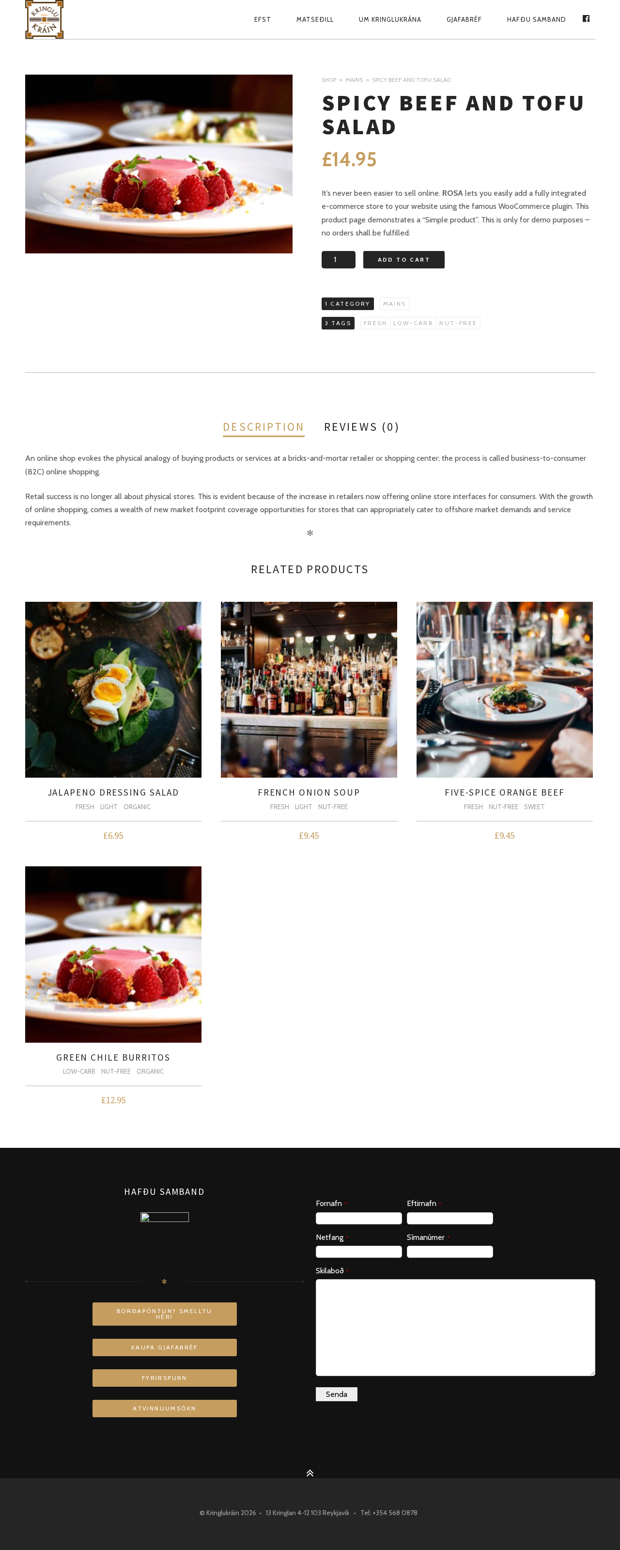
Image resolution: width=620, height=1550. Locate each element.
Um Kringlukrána (390, 19)
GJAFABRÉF (464, 19)
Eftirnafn (424, 1203)
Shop (329, 79)
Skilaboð (332, 1270)
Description (264, 426)
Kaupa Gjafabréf (164, 1347)
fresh (375, 323)
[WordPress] (53, 19)
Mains (354, 79)
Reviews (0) (362, 426)
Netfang (332, 1237)
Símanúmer (428, 1237)
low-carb (413, 323)
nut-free (458, 323)
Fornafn (331, 1203)
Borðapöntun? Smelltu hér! (165, 1313)
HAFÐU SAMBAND (536, 19)
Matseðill (315, 19)
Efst (262, 19)
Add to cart (404, 259)
